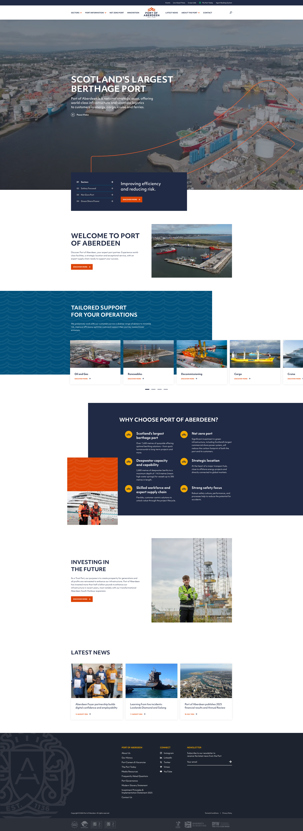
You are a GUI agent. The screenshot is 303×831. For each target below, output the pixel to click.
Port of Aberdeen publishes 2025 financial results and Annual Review (205, 705)
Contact (207, 13)
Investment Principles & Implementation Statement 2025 (137, 791)
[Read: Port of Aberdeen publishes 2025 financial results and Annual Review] (206, 692)
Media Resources (130, 771)
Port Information (94, 13)
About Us (126, 753)
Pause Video (83, 114)
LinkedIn (168, 757)
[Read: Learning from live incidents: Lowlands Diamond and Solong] (151, 692)
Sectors (75, 13)
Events (167, 3)
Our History (127, 757)
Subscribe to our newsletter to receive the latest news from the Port (204, 754)
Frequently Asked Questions (135, 776)
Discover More (130, 199)
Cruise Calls (192, 3)
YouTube (168, 771)
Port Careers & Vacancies (134, 762)
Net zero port (117, 13)
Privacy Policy (227, 813)
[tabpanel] (151, 191)
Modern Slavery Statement (134, 785)
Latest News (171, 13)
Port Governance (130, 780)
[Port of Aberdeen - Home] (151, 12)
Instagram (169, 753)
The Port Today (207, 3)
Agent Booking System (224, 3)
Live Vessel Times (179, 3)
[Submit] (230, 761)
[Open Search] (230, 12)
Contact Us (127, 797)
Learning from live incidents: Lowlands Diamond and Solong (148, 705)
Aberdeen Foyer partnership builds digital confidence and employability (96, 705)
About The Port (189, 13)
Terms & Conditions (211, 813)
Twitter (167, 762)
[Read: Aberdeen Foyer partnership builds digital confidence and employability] (97, 692)
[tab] (95, 183)
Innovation (133, 13)
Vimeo (167, 767)
